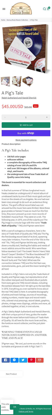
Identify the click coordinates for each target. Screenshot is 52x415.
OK (14, 406)
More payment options (26, 139)
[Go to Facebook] (6, 360)
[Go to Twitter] (23, 360)
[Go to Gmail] (40, 360)
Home (3, 20)
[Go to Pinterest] (31, 360)
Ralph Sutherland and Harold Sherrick (19, 97)
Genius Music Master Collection (17, 20)
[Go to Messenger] (14, 360)
